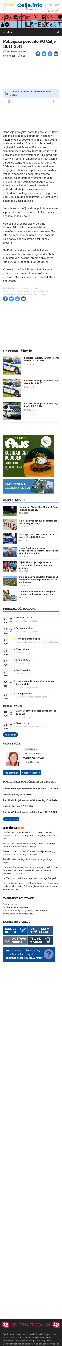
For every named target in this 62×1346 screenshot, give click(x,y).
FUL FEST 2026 (24, 617)
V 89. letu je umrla (32, 753)
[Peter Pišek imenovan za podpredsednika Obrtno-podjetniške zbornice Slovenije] (10, 552)
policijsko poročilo (44, 291)
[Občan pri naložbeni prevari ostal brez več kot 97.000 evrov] (10, 538)
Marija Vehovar (33, 758)
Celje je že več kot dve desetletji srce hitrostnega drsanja (39, 522)
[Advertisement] (31, 72)
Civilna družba (10, 904)
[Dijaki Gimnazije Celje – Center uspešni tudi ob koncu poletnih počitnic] (10, 566)
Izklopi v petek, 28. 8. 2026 (17, 794)
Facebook (38, 53)
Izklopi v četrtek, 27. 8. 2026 (18, 806)
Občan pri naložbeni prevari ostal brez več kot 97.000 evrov (36, 535)
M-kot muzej (22, 723)
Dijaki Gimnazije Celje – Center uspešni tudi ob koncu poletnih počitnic (35, 565)
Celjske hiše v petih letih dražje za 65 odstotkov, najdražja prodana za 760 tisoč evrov (39, 580)
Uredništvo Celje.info (16, 52)
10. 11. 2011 (10, 291)
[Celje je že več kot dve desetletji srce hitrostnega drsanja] (10, 524)
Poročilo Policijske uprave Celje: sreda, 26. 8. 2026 (41, 382)
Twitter (44, 53)
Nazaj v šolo (22, 649)
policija (32, 291)
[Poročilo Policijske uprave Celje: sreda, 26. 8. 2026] (12, 396)
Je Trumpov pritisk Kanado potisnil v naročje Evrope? (29, 878)
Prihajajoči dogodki (19, 608)
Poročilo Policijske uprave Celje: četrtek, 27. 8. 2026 (41, 359)
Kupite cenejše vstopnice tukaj (18, 913)
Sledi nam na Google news (50, 53)
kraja (18, 291)
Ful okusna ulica (24, 628)
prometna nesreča (29, 294)
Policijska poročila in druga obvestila (22, 288)
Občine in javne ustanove (15, 907)
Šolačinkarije (23, 670)
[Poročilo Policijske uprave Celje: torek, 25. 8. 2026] (12, 419)
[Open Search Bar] (58, 32)
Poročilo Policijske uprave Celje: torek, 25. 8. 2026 (41, 405)
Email (56, 53)
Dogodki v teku (12, 705)
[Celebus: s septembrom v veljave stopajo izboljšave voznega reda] (10, 595)
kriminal (24, 291)
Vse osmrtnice (12, 772)
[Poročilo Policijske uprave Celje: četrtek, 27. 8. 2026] (12, 373)
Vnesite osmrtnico (31, 772)
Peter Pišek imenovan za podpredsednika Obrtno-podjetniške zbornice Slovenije (38, 551)
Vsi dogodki (10, 734)
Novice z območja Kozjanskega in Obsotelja (25, 910)
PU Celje (41, 294)
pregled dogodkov (11, 294)
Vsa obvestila (11, 819)
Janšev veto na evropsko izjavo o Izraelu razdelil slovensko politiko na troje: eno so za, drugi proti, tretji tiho (30, 835)
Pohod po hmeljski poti (28, 638)
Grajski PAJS (23, 660)
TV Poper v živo (24, 693)
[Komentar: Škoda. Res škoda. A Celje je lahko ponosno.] (10, 511)
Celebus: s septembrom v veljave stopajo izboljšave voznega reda (37, 592)
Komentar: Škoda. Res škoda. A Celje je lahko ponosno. (38, 508)
